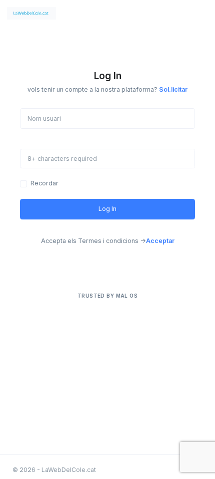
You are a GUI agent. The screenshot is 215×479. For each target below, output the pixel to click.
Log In (107, 208)
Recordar (44, 183)
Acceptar (160, 241)
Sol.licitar (173, 89)
